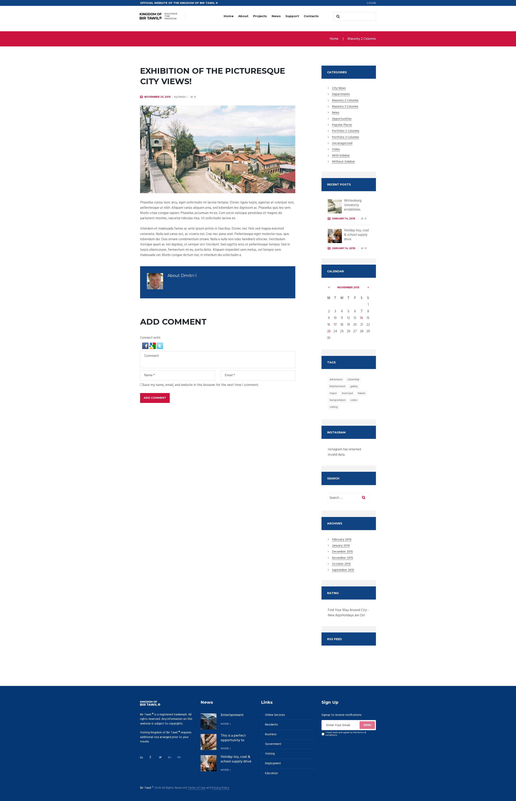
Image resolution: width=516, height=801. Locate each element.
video (354, 400)
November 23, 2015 (157, 96)
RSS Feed (334, 639)
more (225, 723)
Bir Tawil (145, 787)
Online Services (275, 715)
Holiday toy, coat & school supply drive (356, 235)
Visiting (270, 753)
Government (273, 744)
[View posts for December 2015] (368, 287)
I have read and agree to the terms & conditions (345, 734)
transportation (338, 400)
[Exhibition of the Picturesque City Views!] (217, 149)
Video (336, 149)
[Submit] (367, 725)
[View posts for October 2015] (329, 287)
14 (361, 318)
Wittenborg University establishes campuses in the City (356, 209)
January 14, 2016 (343, 218)
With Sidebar (341, 155)
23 (328, 331)
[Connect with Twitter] (160, 345)
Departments (341, 94)
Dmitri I (182, 97)
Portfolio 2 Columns (345, 131)
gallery (354, 386)
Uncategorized (342, 143)
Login (371, 2)
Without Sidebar (343, 162)
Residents (271, 724)
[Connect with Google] (153, 345)
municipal (347, 393)
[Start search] (337, 16)
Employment (273, 763)
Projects (260, 16)
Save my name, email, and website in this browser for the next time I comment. (201, 385)
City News (339, 88)
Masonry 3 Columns (345, 106)
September (343, 570)
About (243, 16)
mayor (333, 393)
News (276, 16)
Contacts (311, 16)
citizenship (353, 379)
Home (229, 16)
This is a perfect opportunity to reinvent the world (235, 740)
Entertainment (337, 386)
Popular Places (342, 125)
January (341, 545)
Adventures (336, 379)
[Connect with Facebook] (145, 345)
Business (271, 734)
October (341, 564)
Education (271, 773)
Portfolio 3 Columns (345, 137)
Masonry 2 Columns (361, 39)
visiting (334, 407)
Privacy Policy (220, 788)
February (342, 539)
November (348, 287)
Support (292, 16)
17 (335, 324)
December (342, 552)
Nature (361, 393)
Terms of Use (196, 788)
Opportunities (342, 119)
